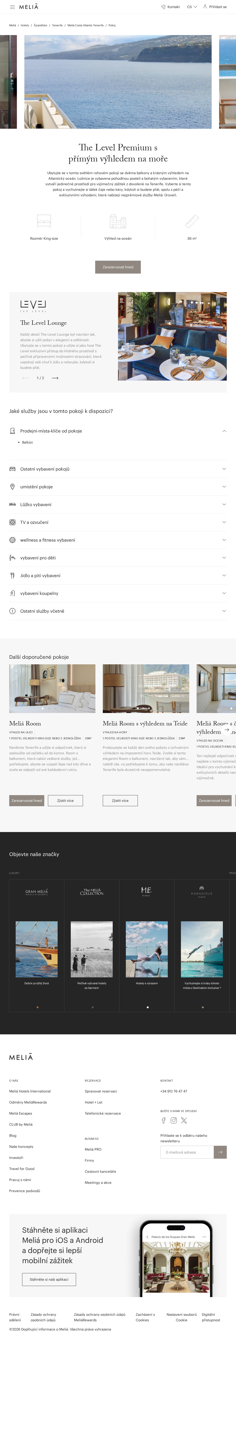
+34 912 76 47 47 (173, 1091)
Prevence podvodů (24, 1191)
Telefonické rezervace (103, 1113)
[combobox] (192, 6)
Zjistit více (65, 800)
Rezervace (93, 1080)
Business (92, 1138)
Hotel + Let (93, 1102)
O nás (13, 1080)
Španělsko (40, 25)
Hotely (25, 25)
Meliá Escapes (20, 1113)
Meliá (12, 25)
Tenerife (57, 25)
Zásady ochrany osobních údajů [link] (43, 1317)
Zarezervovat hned (118, 267)
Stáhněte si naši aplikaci (49, 1279)
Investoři (16, 1157)
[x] (184, 1120)
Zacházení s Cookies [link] (145, 1317)
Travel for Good (21, 1169)
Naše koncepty (21, 1146)
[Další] (55, 378)
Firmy (89, 1160)
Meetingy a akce (98, 1182)
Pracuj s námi (20, 1180)
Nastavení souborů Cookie (182, 1317)
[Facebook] (163, 1120)
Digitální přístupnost (211, 1317)
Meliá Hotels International (30, 1091)
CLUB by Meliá (20, 1124)
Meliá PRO (93, 1149)
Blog (12, 1135)
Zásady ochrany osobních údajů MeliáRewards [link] (99, 1317)
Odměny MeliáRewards (28, 1102)
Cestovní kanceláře (100, 1171)
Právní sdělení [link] (15, 1317)
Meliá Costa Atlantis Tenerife (86, 25)
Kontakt (166, 1080)
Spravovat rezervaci (101, 1091)
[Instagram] (174, 1120)
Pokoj (112, 25)
